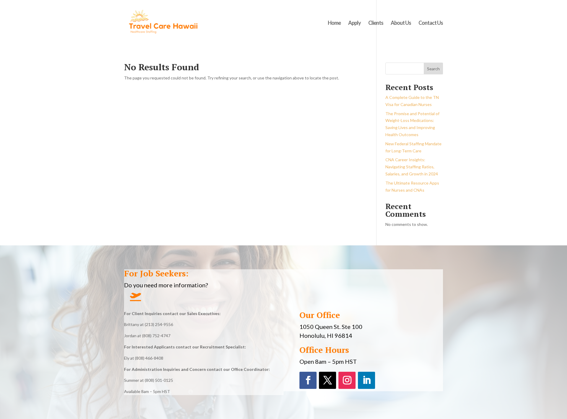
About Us (401, 23)
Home (334, 23)
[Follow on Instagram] (347, 380)
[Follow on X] (327, 380)
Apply (354, 23)
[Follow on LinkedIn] (366, 380)
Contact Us (430, 23)
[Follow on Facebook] (308, 380)
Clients (375, 23)
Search (433, 68)
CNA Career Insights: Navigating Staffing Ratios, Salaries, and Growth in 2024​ (411, 166)
